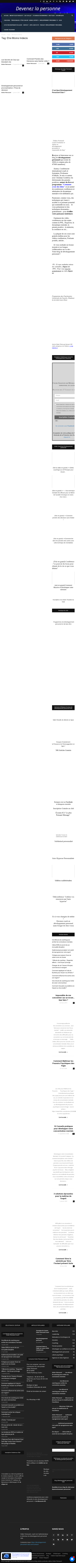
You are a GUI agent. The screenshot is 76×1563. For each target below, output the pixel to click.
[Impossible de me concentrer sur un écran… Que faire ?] (63, 1012)
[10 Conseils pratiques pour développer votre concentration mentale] (63, 1143)
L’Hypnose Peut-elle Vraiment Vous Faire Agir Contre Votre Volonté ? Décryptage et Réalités (12, 1441)
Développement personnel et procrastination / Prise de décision (12, 88)
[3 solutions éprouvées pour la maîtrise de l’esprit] (63, 1211)
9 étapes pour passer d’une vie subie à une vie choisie (61, 956)
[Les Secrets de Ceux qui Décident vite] (12, 49)
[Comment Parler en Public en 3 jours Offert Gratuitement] (31, 1349)
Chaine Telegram (9, 29)
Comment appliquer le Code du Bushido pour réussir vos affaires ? (63, 971)
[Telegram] (66, 1)
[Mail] (50, 1)
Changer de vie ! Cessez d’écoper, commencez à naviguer (62, 966)
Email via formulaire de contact (36, 1391)
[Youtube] (73, 1)
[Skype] (60, 1)
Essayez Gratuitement (63, 742)
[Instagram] (43, 1)
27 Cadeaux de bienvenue (40, 15)
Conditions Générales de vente (36, 1387)
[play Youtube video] (63, 81)
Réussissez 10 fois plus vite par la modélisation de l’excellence (62, 1400)
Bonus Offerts (34, 20)
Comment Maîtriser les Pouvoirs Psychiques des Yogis (63, 1063)
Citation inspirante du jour (13, 25)
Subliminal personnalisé (63, 841)
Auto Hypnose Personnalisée (63, 858)
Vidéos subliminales (63, 881)
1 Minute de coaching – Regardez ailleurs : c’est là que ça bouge (62, 961)
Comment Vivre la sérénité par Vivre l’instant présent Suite (63, 1260)
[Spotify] (63, 1)
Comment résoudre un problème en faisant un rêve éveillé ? (63, 987)
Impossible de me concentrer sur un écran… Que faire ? (63, 997)
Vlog (60, 20)
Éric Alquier (55, 1432)
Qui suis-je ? (28, 15)
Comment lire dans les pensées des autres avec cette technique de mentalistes (63, 541)
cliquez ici (66, 267)
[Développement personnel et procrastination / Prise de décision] (12, 75)
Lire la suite (62, 1052)
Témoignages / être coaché (19, 20)
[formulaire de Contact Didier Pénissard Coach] (31, 1332)
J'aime (71, 44)
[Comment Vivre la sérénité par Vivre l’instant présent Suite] (63, 1275)
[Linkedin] (47, 1)
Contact (26, 25)
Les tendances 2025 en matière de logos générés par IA (12, 1433)
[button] (72, 16)
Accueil (6, 15)
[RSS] (56, 1)
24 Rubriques (60, 15)
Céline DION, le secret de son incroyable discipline (61, 946)
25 (73, 1133)
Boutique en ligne (32, 1385)
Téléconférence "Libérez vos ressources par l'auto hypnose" (63, 899)
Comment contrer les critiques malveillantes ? (10, 1413)
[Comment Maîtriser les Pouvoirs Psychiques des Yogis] (63, 1078)
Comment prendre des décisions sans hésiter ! (63, 518)
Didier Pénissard (6, 64)
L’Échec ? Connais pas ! (8, 1420)
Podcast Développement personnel (51, 25)
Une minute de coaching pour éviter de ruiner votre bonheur (63, 982)
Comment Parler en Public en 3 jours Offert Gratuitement (42, 1348)
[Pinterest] (53, 1)
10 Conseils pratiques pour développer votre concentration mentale (63, 1128)
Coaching (7, 20)
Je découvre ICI (40, 1501)
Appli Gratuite (34, 25)
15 (48, 63)
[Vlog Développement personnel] (31, 1340)
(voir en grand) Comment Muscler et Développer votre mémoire (63, 587)
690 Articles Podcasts (16, 15)
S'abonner (70, 61)
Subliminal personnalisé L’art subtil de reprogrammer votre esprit (63, 951)
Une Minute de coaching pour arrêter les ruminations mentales (62, 941)
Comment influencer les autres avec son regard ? (63, 977)
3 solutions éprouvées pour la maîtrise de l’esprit (63, 1196)
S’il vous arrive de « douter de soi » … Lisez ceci (12, 1426)
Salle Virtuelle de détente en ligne (63, 720)
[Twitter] (69, 1)
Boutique (52, 15)
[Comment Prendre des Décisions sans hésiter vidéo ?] (38, 49)
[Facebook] (40, 1)
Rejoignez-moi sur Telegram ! (63, 38)
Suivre (71, 48)
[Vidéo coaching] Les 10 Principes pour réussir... (63, 470)
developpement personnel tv (49, 20)
